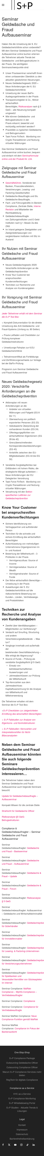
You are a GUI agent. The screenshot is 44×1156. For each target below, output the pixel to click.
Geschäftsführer (13, 182)
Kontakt (22, 1124)
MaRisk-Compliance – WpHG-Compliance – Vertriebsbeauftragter (19, 992)
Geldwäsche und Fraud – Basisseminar (20, 849)
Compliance (29, 1000)
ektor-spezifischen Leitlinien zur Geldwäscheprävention (19, 495)
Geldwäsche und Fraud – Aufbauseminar (20, 862)
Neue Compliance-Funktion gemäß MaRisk (20, 1017)
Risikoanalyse (25, 106)
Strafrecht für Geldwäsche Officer (18, 810)
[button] (3, 5)
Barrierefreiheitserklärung (22, 1138)
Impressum (22, 1129)
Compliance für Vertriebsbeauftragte (20, 1008)
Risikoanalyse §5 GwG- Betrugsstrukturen (13, 818)
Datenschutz (22, 1134)
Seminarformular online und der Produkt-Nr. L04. (20, 157)
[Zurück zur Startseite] (22, 5)
